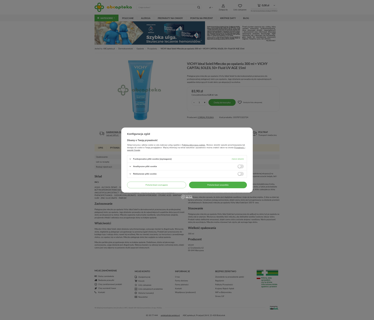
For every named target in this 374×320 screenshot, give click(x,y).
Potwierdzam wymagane (157, 185)
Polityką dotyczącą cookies (193, 145)
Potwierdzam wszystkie (217, 185)
